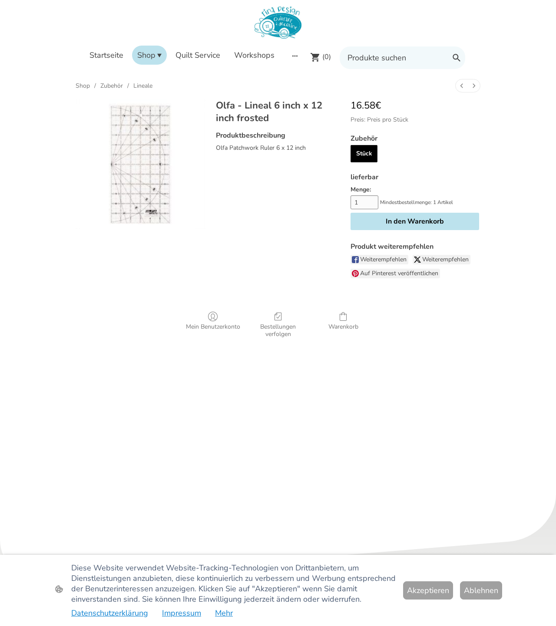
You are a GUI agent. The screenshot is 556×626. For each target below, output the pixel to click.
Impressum (181, 613)
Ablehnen (481, 590)
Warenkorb (343, 327)
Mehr (224, 613)
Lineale (142, 86)
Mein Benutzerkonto (213, 327)
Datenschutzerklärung (109, 613)
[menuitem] (462, 85)
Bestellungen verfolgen (278, 330)
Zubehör (111, 86)
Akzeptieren (428, 590)
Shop (83, 86)
